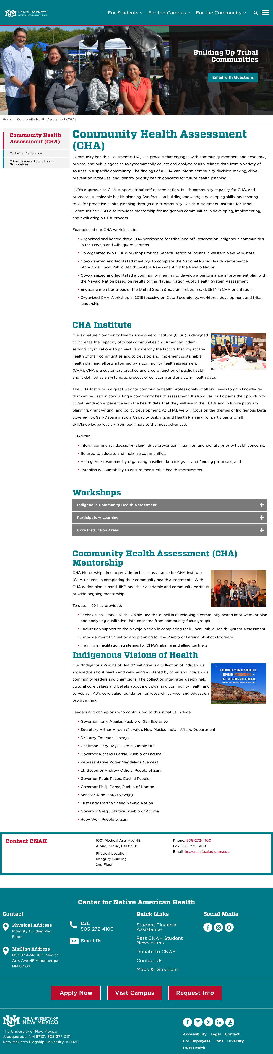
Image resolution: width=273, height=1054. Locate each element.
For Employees (196, 1041)
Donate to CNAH (156, 951)
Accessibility (195, 1034)
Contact (232, 1034)
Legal (216, 1034)
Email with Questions (233, 77)
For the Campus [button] (168, 12)
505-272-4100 (198, 840)
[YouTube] (229, 1022)
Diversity (235, 1041)
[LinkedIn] (219, 1022)
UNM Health (194, 1048)
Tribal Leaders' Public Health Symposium (32, 163)
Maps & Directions (157, 969)
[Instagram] (218, 927)
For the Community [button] (219, 12)
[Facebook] (207, 927)
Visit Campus (134, 992)
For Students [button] (124, 12)
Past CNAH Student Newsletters (159, 940)
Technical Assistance (26, 153)
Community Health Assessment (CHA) (46, 119)
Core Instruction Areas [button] (98, 530)
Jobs (218, 1041)
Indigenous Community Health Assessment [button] (117, 505)
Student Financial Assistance (157, 927)
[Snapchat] (229, 927)
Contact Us (149, 960)
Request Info (195, 992)
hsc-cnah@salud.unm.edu (207, 852)
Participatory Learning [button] (97, 517)
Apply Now (75, 992)
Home (7, 119)
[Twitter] (208, 1021)
